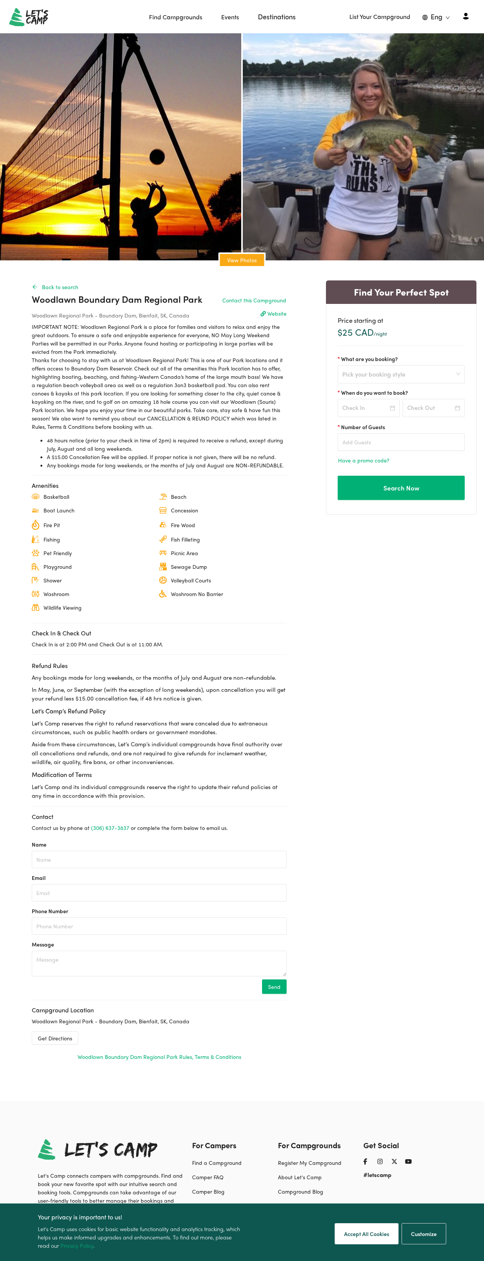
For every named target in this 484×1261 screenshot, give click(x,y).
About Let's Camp (300, 1177)
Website (277, 313)
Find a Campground (217, 1162)
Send (274, 986)
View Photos (242, 260)
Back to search (60, 287)
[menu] (222, 16)
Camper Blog (208, 1191)
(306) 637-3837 (110, 827)
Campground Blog (300, 1191)
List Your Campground (379, 16)
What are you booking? (369, 359)
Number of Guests (363, 427)
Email (39, 877)
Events (230, 16)
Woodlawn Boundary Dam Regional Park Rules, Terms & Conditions (159, 1056)
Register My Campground (309, 1162)
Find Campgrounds (175, 16)
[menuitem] (176, 17)
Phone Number (50, 911)
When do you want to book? (374, 392)
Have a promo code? (363, 460)
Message (43, 944)
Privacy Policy (76, 1245)
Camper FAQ (207, 1177)
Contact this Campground (254, 300)
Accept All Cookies (366, 1234)
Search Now (401, 487)
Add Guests (357, 442)
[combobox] (397, 379)
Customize (424, 1234)
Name (39, 844)
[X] (397, 1164)
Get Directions (55, 1038)
